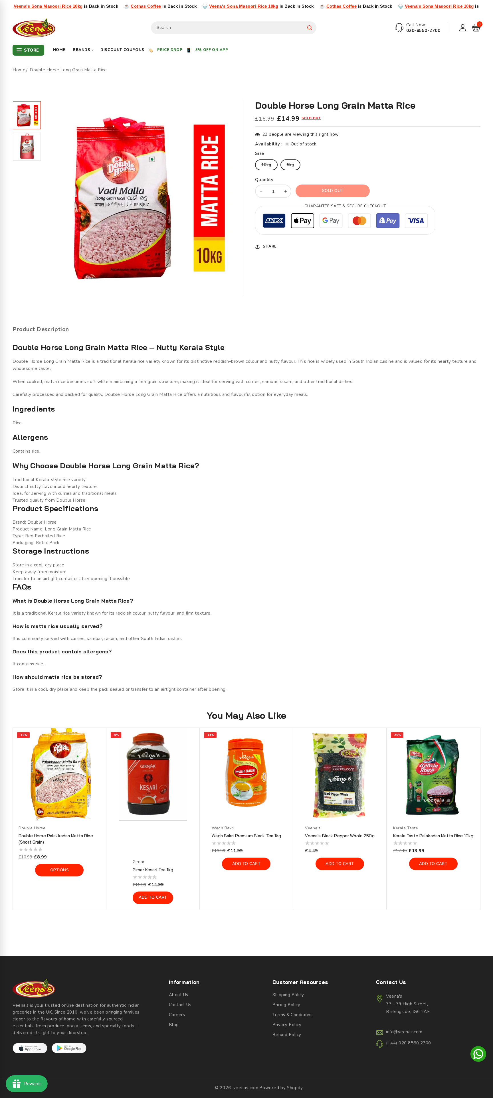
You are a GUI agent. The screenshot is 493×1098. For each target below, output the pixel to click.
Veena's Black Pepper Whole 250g (339, 835)
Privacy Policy (286, 1025)
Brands (83, 49)
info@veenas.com (404, 1032)
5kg (293, 166)
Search (309, 27)
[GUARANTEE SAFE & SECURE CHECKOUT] (345, 221)
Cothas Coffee (99, 6)
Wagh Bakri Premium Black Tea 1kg (246, 835)
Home (59, 49)
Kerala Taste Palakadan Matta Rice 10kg (433, 835)
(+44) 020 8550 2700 (408, 1043)
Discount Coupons (122, 49)
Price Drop (169, 49)
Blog (174, 1025)
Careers (177, 1015)
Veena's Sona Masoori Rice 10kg (197, 6)
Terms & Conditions (292, 1015)
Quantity (264, 180)
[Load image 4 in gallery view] (27, 147)
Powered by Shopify (281, 1088)
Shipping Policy (288, 995)
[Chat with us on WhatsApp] (478, 1055)
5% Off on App (211, 49)
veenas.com (245, 1088)
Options (59, 870)
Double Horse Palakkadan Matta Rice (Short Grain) (56, 839)
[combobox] (233, 27)
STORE (31, 50)
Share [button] (270, 246)
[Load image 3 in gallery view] (27, 115)
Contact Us (180, 1005)
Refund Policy (286, 1035)
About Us (178, 995)
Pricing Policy (286, 1005)
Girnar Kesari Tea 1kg (153, 869)
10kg (269, 166)
